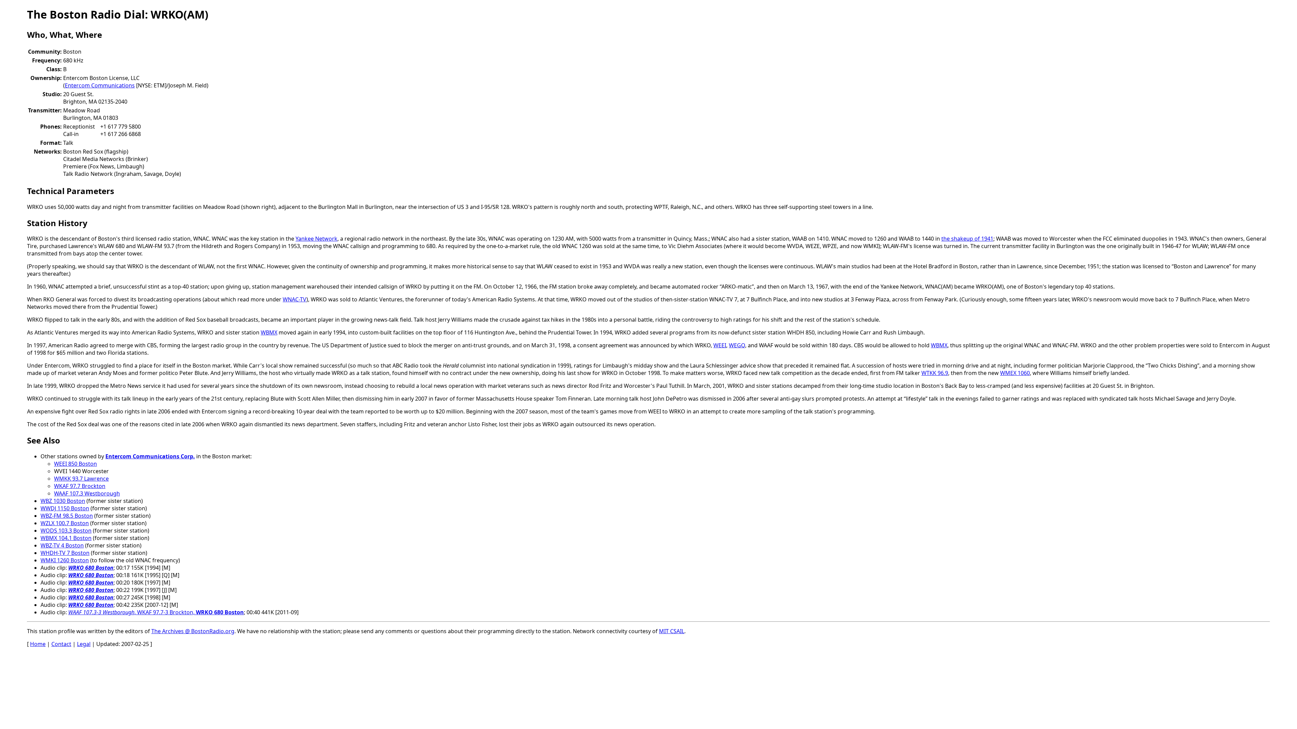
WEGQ (737, 345)
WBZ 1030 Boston (63, 501)
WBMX (269, 332)
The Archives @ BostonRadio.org (192, 631)
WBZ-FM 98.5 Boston (67, 515)
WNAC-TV (294, 299)
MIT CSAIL (671, 631)
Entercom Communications (100, 85)
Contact (61, 644)
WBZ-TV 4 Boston (62, 545)
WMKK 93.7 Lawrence (81, 478)
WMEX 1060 (1015, 373)
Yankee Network (316, 238)
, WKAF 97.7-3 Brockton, (156, 612)
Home (38, 644)
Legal (84, 644)
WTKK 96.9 (934, 373)
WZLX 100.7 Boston (65, 523)
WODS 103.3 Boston (66, 530)
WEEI (719, 345)
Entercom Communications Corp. (150, 456)
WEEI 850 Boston (75, 463)
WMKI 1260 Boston (65, 560)
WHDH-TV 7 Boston (65, 553)
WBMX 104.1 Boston (66, 538)
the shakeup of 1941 (967, 238)
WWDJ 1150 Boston (65, 508)
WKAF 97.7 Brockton (79, 486)
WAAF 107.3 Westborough (87, 493)
